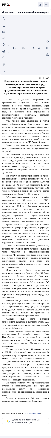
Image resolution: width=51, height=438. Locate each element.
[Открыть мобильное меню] (46, 4)
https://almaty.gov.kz (32, 413)
